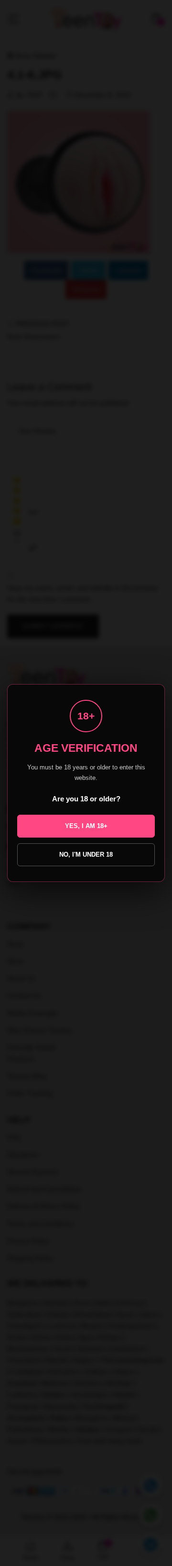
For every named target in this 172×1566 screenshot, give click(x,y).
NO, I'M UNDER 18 (86, 854)
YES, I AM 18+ (86, 825)
